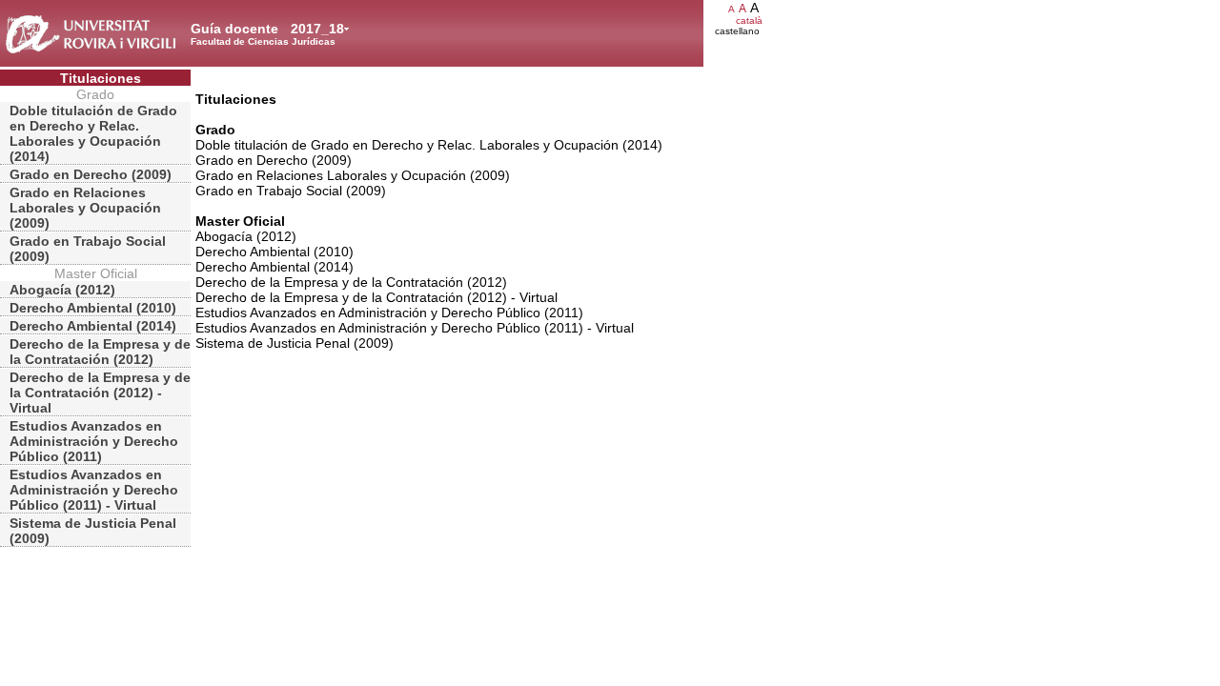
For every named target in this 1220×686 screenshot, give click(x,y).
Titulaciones (100, 78)
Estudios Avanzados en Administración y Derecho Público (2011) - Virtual (94, 490)
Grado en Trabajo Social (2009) (88, 248)
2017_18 (317, 28)
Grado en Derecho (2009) (91, 174)
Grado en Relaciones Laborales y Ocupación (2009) (85, 208)
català (749, 20)
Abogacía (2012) (62, 289)
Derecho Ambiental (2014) (93, 325)
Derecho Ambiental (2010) (93, 307)
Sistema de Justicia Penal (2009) (93, 530)
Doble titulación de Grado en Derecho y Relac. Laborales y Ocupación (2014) (93, 133)
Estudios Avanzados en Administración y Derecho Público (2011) (94, 441)
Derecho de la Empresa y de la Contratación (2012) (100, 351)
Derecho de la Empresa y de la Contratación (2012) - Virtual (100, 392)
